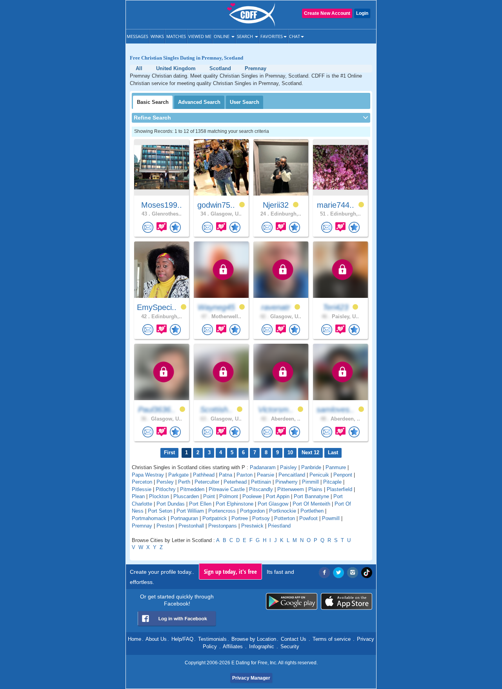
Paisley (288, 467)
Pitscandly (261, 489)
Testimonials (212, 639)
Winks (157, 36)
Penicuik (319, 475)
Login (362, 13)
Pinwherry (286, 482)
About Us (156, 639)
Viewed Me (199, 36)
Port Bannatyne (311, 496)
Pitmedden (192, 489)
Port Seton (160, 511)
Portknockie (282, 511)
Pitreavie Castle (227, 489)
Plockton (159, 496)
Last (333, 452)
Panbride (311, 467)
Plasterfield (339, 489)
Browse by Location (253, 639)
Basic (153, 102)
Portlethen (312, 511)
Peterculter (207, 482)
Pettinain (261, 482)
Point (209, 496)
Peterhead (235, 482)
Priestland (279, 526)
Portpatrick (214, 518)
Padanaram (263, 467)
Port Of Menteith (311, 504)
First (169, 452)
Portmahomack (149, 518)
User (244, 102)
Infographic (261, 646)
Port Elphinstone (234, 504)
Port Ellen (200, 504)
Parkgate (178, 475)
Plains (315, 489)
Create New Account (327, 13)
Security (289, 646)
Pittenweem (290, 489)
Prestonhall (191, 526)
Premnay (142, 526)
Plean (138, 496)
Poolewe (252, 496)
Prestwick (252, 526)
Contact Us (293, 639)
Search (245, 36)
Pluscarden (186, 496)
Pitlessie (141, 489)
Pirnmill (310, 482)
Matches (176, 36)
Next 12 (310, 452)
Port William (190, 511)
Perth (184, 482)
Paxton (244, 475)
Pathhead (204, 475)
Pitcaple (332, 482)
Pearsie (265, 475)
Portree (239, 518)
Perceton (142, 482)
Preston (165, 526)
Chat (294, 36)
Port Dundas (170, 504)
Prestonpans (222, 526)
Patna (225, 475)
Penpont (342, 475)
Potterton (284, 518)
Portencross (222, 511)
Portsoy (261, 518)
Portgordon (252, 511)
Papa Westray (148, 475)
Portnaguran (184, 518)
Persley (165, 482)
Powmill (331, 518)
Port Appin (277, 496)
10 (290, 452)
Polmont (228, 496)
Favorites (271, 36)
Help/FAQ (182, 639)
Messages (137, 36)
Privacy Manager (251, 678)
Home (134, 639)
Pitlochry (166, 489)
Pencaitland (291, 475)
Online (222, 36)
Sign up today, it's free (230, 571)
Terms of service (332, 639)
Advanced (199, 102)
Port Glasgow (273, 504)
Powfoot (308, 518)
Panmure (336, 467)
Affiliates (233, 646)
